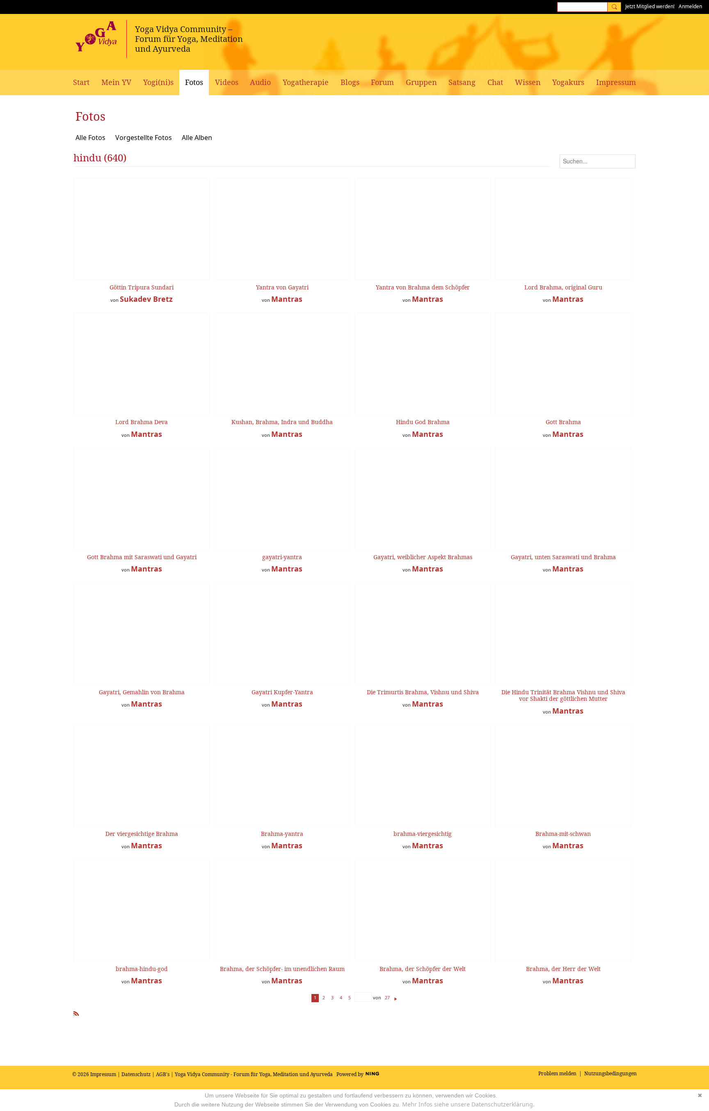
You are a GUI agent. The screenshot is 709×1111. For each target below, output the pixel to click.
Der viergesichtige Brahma (141, 834)
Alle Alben (197, 137)
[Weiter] (395, 997)
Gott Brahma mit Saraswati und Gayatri (142, 557)
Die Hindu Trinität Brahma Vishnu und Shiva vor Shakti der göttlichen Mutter (563, 695)
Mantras (286, 299)
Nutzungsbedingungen (610, 1073)
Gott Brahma (563, 422)
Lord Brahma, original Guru (563, 287)
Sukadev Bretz (146, 299)
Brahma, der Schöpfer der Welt (423, 969)
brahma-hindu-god (142, 969)
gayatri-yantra (282, 557)
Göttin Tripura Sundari (142, 287)
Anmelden (690, 6)
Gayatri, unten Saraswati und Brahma (563, 557)
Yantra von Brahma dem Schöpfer (423, 287)
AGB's (162, 1074)
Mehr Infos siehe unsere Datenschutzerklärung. (468, 1104)
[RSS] (76, 1012)
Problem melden (557, 1073)
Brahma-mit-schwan (563, 834)
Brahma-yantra (282, 834)
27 (387, 998)
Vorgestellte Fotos (143, 137)
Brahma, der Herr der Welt (563, 969)
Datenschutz (136, 1074)
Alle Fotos (90, 137)
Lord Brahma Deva (141, 422)
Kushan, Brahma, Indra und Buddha (282, 422)
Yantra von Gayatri (282, 287)
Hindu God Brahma (423, 422)
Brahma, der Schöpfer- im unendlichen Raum (282, 969)
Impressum (103, 1074)
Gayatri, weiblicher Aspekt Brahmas (422, 557)
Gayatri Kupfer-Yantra (282, 692)
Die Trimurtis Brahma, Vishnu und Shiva (423, 692)
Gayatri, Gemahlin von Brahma (142, 692)
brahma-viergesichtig (422, 834)
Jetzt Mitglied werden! (650, 6)
